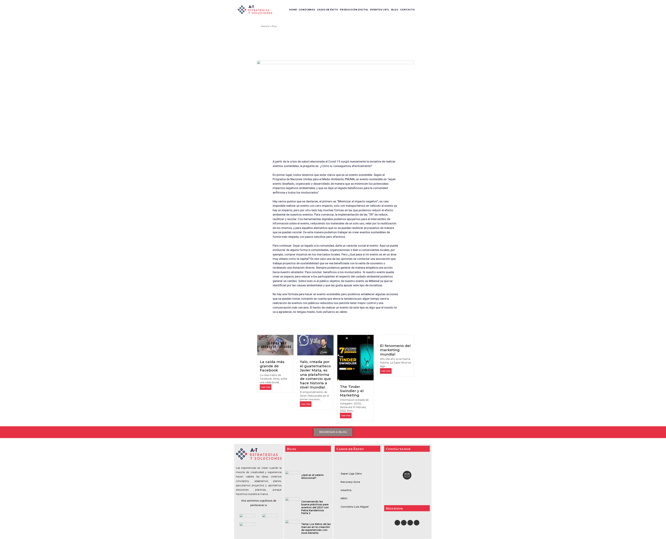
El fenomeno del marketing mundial (395, 350)
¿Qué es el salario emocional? (312, 476)
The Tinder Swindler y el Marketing (352, 390)
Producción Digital (354, 9)
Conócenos (307, 9)
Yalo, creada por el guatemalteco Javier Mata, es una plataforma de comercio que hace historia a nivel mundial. (315, 374)
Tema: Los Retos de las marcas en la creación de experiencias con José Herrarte (316, 528)
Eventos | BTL (380, 9)
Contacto (407, 9)
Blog (395, 9)
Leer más (265, 387)
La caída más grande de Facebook (272, 366)
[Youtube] (410, 522)
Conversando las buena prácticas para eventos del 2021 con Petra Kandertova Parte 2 (315, 507)
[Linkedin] (416, 522)
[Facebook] (397, 522)
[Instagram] (404, 522)
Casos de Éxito (327, 9)
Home (293, 9)
